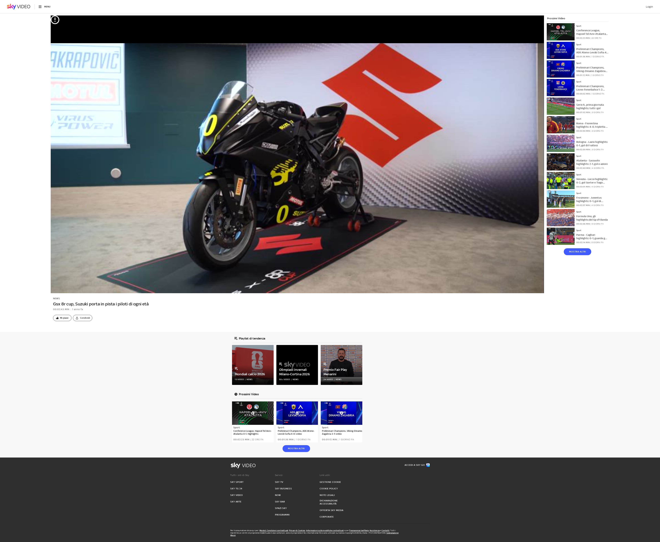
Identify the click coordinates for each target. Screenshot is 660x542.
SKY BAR (280, 501)
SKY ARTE (235, 501)
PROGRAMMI (282, 514)
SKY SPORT (237, 482)
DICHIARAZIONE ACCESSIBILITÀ (329, 502)
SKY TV (279, 482)
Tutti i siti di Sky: (240, 475)
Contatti (386, 530)
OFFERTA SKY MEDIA (331, 510)
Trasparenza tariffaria (359, 530)
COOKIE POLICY (329, 488)
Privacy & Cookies (297, 530)
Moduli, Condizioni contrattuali (274, 530)
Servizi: (279, 475)
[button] (62, 318)
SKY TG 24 (236, 488)
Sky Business (283, 488)
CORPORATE (327, 517)
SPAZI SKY (281, 508)
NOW (278, 495)
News (56, 298)
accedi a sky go (415, 465)
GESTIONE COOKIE (330, 482)
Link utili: (325, 475)
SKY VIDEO (236, 495)
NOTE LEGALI (327, 495)
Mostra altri (577, 251)
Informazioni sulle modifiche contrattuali (325, 530)
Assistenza (375, 530)
